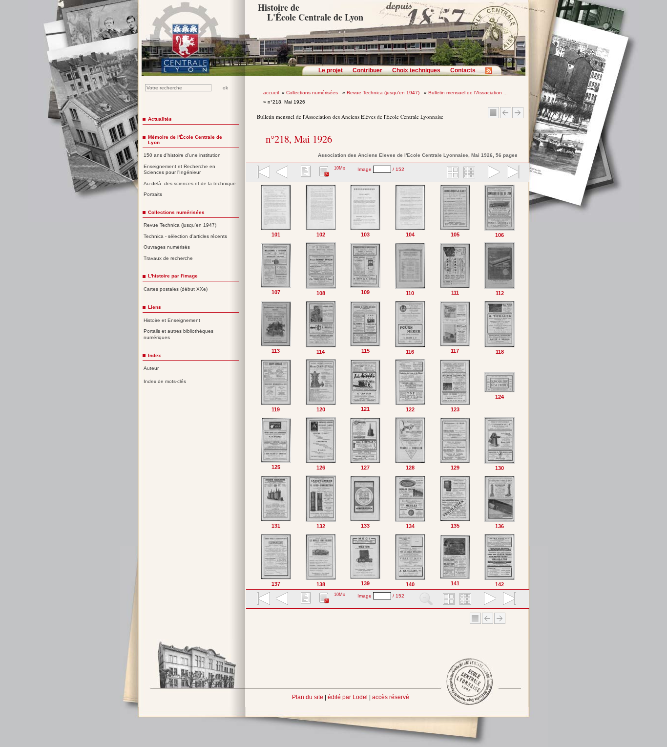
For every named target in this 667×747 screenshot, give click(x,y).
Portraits (153, 194)
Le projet (330, 70)
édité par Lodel (348, 697)
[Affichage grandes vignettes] (451, 173)
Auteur (151, 368)
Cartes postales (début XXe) (176, 289)
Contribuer (367, 70)
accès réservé (390, 697)
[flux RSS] (491, 73)
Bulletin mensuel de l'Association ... (468, 92)
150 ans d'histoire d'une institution (182, 155)
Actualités (160, 119)
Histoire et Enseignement (172, 320)
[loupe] (426, 599)
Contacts (463, 70)
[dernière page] (510, 173)
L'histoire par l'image (173, 275)
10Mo (339, 168)
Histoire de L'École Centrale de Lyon (310, 12)
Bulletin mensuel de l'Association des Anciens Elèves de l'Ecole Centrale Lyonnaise (350, 116)
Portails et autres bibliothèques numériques (178, 334)
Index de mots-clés (165, 381)
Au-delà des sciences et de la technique (190, 183)
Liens (154, 307)
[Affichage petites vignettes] (470, 173)
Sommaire (493, 112)
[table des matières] (305, 173)
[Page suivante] (520, 385)
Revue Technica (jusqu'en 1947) (384, 92)
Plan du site (307, 697)
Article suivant (517, 112)
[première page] (262, 173)
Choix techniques (416, 70)
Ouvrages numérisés (167, 247)
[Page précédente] (256, 385)
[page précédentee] (282, 173)
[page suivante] (491, 173)
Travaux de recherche (168, 258)
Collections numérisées (312, 92)
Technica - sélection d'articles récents (185, 236)
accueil (271, 92)
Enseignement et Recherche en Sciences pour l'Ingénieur (179, 169)
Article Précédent (505, 112)
